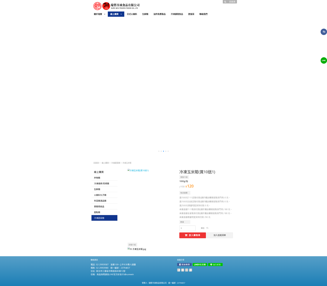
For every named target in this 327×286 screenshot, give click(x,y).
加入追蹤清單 (220, 235)
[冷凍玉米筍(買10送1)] (151, 192)
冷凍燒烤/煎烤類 (101, 183)
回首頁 (96, 163)
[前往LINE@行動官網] (200, 264)
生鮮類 (97, 189)
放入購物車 (194, 235)
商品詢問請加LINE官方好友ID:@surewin (115, 274)
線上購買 (105, 163)
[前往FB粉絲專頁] (184, 264)
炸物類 (97, 177)
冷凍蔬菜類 (115, 163)
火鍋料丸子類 (100, 195)
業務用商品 (99, 206)
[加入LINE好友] (215, 264)
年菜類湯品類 (100, 200)
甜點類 (97, 212)
